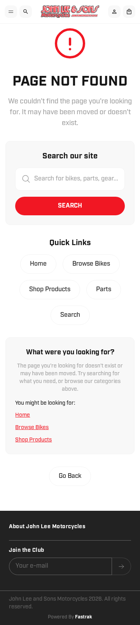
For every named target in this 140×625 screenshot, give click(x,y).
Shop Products (49, 289)
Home (38, 264)
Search (70, 206)
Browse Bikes (91, 264)
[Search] (25, 11)
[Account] (114, 11)
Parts (103, 289)
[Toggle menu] (11, 11)
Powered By (70, 617)
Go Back (70, 476)
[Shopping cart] (129, 11)
